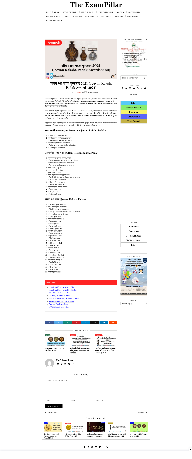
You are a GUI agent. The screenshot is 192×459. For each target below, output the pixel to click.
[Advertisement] (96, 32)
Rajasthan (133, 112)
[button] (144, 77)
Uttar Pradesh (133, 121)
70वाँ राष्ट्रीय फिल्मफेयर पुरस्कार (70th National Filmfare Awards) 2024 (105, 350)
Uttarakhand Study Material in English (63, 290)
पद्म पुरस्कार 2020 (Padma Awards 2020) (138, 435)
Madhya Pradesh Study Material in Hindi (64, 298)
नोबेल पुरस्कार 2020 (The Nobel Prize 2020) (73, 435)
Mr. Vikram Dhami (93, 92)
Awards (78, 92)
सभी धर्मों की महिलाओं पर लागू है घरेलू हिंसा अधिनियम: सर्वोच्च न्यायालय (80, 350)
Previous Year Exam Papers (59, 304)
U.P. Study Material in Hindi (59, 295)
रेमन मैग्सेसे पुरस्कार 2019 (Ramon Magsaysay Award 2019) (51, 436)
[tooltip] (49, 322)
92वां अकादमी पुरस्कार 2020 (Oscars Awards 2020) (95, 435)
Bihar (133, 103)
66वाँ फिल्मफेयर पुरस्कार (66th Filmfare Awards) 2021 (117, 435)
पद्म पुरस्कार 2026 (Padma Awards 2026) (54, 349)
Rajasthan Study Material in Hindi (61, 301)
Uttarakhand (134, 116)
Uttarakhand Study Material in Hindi (62, 287)
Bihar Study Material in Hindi (60, 292)
